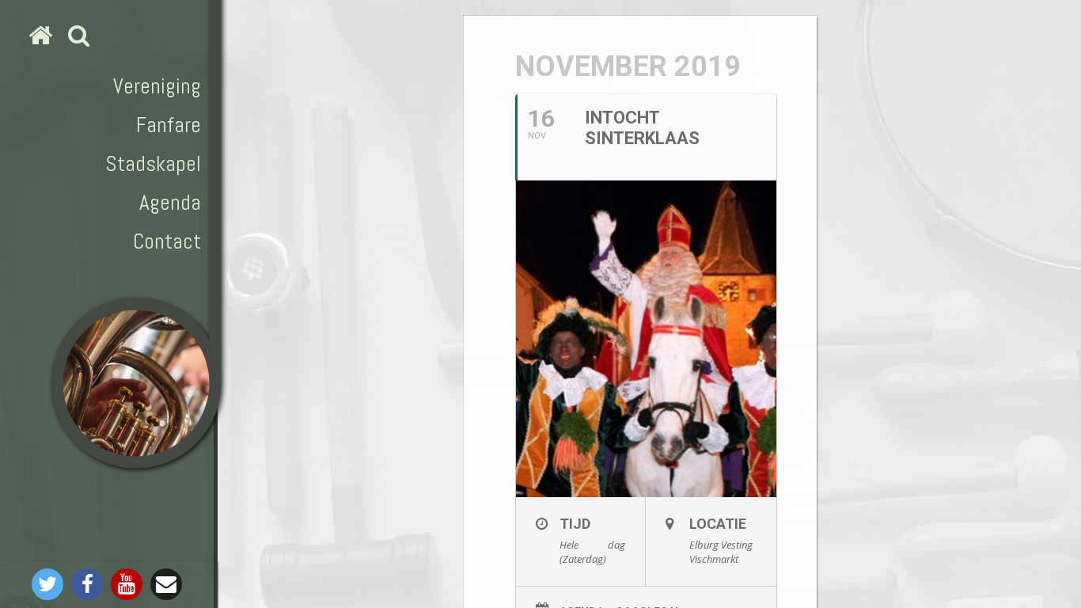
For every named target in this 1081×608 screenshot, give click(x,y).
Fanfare (168, 125)
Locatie (717, 523)
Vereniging (157, 86)
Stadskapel (153, 163)
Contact (167, 241)
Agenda (170, 202)
